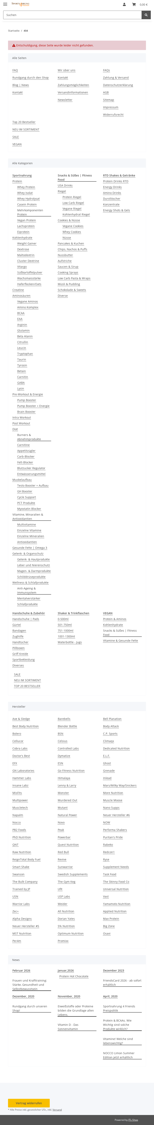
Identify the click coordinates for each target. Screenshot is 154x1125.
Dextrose (23, 249)
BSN (60, 733)
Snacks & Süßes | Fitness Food (120, 633)
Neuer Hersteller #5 (25, 926)
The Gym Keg (66, 882)
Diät (15, 429)
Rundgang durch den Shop (30, 77)
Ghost (107, 763)
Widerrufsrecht (113, 114)
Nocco (16, 822)
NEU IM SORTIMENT (25, 129)
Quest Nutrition (68, 845)
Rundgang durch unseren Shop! (29, 1008)
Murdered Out (67, 800)
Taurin (21, 359)
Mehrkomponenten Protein (30, 212)
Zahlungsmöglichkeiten (73, 85)
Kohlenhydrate (22, 237)
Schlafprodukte (27, 604)
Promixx (63, 941)
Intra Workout (21, 417)
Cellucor (17, 741)
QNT (15, 845)
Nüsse (67, 237)
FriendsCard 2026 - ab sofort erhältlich (122, 983)
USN (15, 896)
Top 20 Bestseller (23, 122)
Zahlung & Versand (116, 77)
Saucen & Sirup (68, 266)
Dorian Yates (66, 919)
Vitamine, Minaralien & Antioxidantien (27, 517)
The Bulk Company (24, 882)
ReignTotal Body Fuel (26, 859)
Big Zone (109, 926)
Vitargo (22, 266)
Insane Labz (20, 785)
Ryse (106, 859)
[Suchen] (146, 15)
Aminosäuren (21, 296)
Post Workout (21, 423)
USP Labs (64, 896)
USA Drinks (65, 185)
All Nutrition (66, 911)
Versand (57, 1109)
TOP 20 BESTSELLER (27, 686)
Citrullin (22, 342)
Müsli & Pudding (69, 284)
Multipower (20, 800)
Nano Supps (111, 807)
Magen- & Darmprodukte (34, 571)
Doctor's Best (21, 756)
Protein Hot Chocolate (73, 976)
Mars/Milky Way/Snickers (120, 785)
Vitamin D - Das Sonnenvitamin (68, 1027)
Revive (62, 859)
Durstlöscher (111, 198)
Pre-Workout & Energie (27, 394)
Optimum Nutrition (71, 933)
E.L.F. (106, 756)
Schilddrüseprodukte (31, 577)
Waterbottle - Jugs (70, 642)
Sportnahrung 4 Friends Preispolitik (119, 1008)
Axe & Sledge (21, 719)
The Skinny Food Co (116, 882)
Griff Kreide (20, 654)
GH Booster (24, 491)
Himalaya (64, 778)
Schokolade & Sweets (72, 290)
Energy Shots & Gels (116, 210)
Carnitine (23, 445)
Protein (17, 181)
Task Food (109, 874)
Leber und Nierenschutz (33, 565)
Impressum (110, 107)
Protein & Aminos (114, 619)
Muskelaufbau (22, 480)
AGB (106, 92)
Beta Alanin (25, 336)
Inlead (107, 778)
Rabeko (108, 845)
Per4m (16, 941)
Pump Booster (26, 400)
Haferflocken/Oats (29, 284)
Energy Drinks (112, 187)
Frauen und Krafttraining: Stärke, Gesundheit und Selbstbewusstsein (29, 985)
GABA (21, 383)
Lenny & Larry (67, 785)
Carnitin (22, 377)
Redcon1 (109, 852)
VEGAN (17, 144)
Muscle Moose (112, 800)
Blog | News (20, 85)
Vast (106, 896)
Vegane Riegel (72, 208)
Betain (21, 371)
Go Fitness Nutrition (71, 770)
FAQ (15, 70)
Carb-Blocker (25, 456)
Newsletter (65, 100)
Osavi (106, 933)
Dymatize (64, 756)
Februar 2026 (21, 970)
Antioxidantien (27, 542)
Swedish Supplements (73, 874)
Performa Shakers (115, 830)
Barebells (64, 719)
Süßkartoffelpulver (29, 272)
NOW (106, 822)
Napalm (17, 815)
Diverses (18, 665)
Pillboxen (18, 648)
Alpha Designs (22, 919)
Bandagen (19, 630)
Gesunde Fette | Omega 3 (29, 548)
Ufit (60, 889)
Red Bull (63, 852)
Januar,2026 (66, 970)
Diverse (63, 296)
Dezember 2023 (113, 970)
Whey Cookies (72, 232)
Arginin (22, 325)
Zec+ (15, 911)
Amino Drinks (112, 193)
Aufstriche (65, 261)
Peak (61, 830)
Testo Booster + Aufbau (33, 485)
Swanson (18, 874)
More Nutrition (113, 793)
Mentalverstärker (28, 598)
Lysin (20, 388)
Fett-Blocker (25, 462)
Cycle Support (26, 497)
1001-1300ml (66, 636)
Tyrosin (22, 365)
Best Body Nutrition (25, 726)
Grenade (109, 770)
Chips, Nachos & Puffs (72, 249)
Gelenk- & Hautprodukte (33, 559)
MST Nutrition (21, 933)
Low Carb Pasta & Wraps (74, 278)
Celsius (62, 741)
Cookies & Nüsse (69, 220)
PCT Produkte (26, 503)
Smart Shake (20, 867)
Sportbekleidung (23, 659)
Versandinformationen (73, 92)
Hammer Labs (21, 778)
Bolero (16, 733)
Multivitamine (26, 524)
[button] (124, 4)
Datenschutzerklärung (118, 85)
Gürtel (16, 625)
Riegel (62, 191)
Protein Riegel (72, 197)
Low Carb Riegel (73, 203)
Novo (61, 822)
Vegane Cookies (73, 226)
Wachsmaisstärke (29, 278)
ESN (60, 763)
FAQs (106, 70)
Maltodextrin (25, 255)
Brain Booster (26, 412)
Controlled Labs (68, 748)
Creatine (18, 290)
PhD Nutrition (21, 837)
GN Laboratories (23, 770)
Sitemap (108, 100)
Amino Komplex (27, 307)
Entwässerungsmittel (31, 474)
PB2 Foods (19, 830)
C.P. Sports (110, 733)
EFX (14, 763)
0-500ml (63, 619)
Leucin (21, 348)
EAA (19, 319)
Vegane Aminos (27, 301)
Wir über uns (66, 70)
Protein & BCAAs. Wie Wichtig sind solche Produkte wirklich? (117, 1025)
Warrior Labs (21, 904)
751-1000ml (65, 630)
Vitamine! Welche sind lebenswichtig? (118, 1041)
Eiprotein (23, 232)
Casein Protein (27, 204)
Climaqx (108, 741)
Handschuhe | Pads (25, 619)
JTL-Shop (133, 1120)
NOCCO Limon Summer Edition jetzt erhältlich (119, 1055)
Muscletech (20, 807)
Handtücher (20, 642)
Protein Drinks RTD (115, 181)
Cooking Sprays (68, 272)
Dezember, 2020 (23, 996)
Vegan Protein (26, 220)
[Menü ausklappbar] (5, 2)
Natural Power (67, 815)
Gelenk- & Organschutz (28, 553)
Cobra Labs (19, 748)
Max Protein (111, 919)
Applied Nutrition (115, 911)
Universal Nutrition (116, 889)
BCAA (20, 313)
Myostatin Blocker (29, 509)
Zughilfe (17, 636)
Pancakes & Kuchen (71, 243)
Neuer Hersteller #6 (116, 815)
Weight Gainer (26, 243)
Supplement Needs (116, 867)
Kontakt (17, 92)
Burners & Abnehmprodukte (29, 437)
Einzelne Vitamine (29, 530)
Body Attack (111, 726)
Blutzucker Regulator (31, 468)
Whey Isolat (25, 193)
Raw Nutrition (21, 852)
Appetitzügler (26, 451)
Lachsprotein (26, 226)
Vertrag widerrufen (29, 1103)
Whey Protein (26, 187)
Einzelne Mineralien (30, 536)
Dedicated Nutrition (116, 748)
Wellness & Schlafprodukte (30, 582)
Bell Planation (112, 719)
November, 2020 (69, 996)
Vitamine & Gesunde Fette (120, 640)
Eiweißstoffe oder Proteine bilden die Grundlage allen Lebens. (76, 1010)
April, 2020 (110, 996)
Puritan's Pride (113, 837)
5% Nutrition (66, 926)
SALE (15, 137)
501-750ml (65, 625)
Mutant (63, 807)
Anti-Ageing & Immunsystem (26, 590)
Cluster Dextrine (28, 261)
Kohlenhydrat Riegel (76, 214)
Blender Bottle (67, 726)
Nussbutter (65, 255)
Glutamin (23, 330)
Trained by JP (21, 889)
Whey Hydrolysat (28, 198)
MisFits (17, 793)
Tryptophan (25, 354)
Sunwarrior (65, 867)
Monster (63, 793)
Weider (62, 904)
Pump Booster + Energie (33, 406)
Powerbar (64, 837)
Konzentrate (111, 204)
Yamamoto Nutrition (116, 904)
